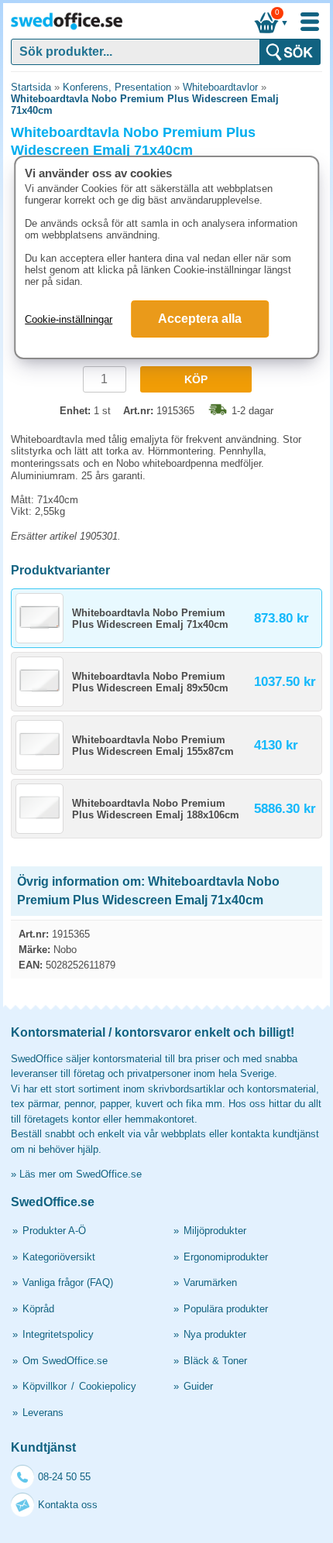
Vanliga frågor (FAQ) (67, 1282)
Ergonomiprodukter (226, 1257)
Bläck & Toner (215, 1360)
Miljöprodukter (215, 1230)
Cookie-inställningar (68, 319)
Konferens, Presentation (117, 87)
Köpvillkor (44, 1386)
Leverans (43, 1412)
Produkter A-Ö (54, 1230)
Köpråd (38, 1309)
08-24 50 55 (64, 1477)
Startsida (31, 87)
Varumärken (210, 1282)
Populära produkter (226, 1309)
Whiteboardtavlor (220, 87)
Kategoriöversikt (58, 1257)
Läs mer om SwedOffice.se (80, 1174)
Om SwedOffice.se (65, 1360)
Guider (198, 1386)
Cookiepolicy (107, 1386)
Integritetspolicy (58, 1334)
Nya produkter (215, 1334)
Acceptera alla (200, 318)
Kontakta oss (68, 1504)
